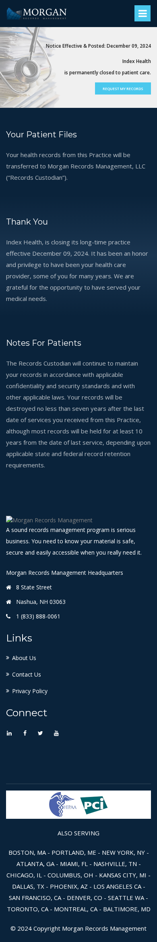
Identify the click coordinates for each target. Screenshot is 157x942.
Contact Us (26, 674)
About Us (24, 658)
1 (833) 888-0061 (38, 616)
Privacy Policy (30, 691)
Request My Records (123, 88)
